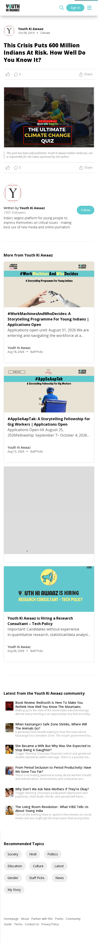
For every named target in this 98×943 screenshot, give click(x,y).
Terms (18, 924)
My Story (14, 889)
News (59, 878)
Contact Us (32, 924)
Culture (38, 866)
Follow (85, 210)
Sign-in (75, 7)
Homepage (11, 919)
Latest (59, 866)
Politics (52, 854)
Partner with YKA (42, 919)
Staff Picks (36, 878)
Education (15, 866)
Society (13, 854)
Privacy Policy (50, 924)
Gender (13, 878)
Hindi (32, 854)
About (25, 919)
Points (59, 919)
